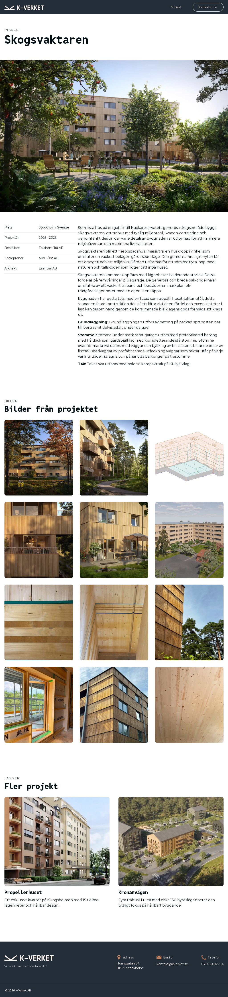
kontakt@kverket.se (172, 964)
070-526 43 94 (212, 964)
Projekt (176, 7)
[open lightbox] (38, 457)
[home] (24, 7)
